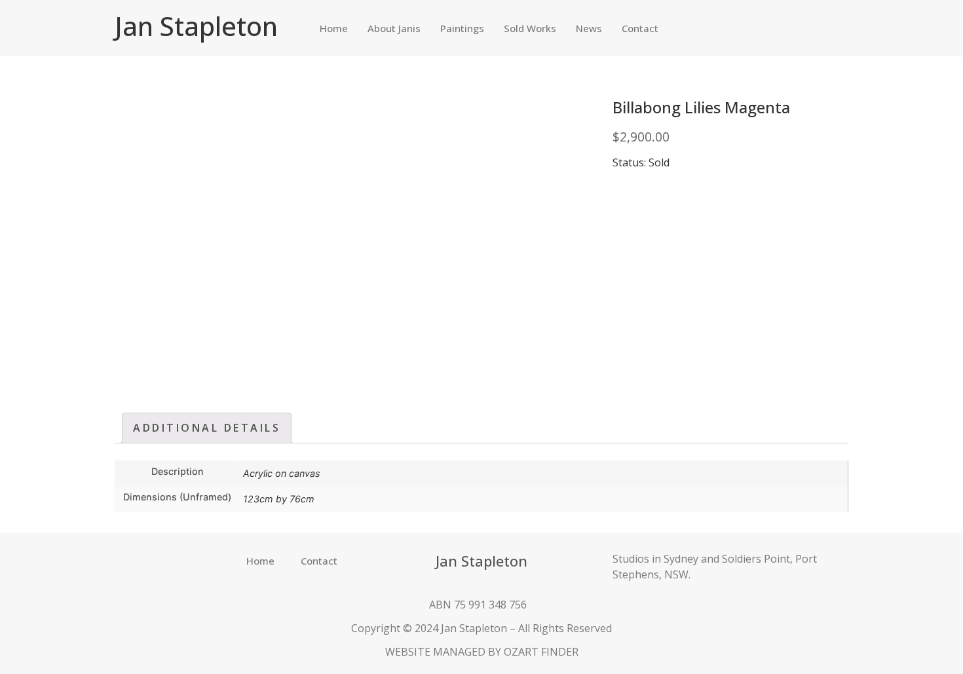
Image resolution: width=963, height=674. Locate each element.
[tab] (207, 428)
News (589, 28)
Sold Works (530, 28)
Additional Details (206, 428)
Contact (640, 28)
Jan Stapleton (196, 26)
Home (334, 28)
